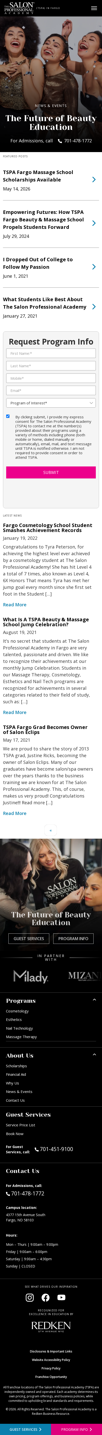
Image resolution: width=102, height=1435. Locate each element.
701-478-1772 (27, 1193)
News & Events (19, 1091)
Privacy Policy (51, 1368)
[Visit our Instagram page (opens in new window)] (30, 1298)
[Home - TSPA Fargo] (19, 8)
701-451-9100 (67, 1149)
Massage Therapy (21, 1036)
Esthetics (14, 1019)
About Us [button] (19, 1055)
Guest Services (29, 938)
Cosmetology (17, 1010)
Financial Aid (16, 1074)
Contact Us (15, 1100)
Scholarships (16, 1065)
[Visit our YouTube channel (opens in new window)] (61, 1298)
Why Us (12, 1082)
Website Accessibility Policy (51, 1360)
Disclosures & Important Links (51, 1351)
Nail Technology (19, 1028)
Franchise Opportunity (51, 1377)
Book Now (15, 1133)
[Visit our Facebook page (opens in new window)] (46, 1298)
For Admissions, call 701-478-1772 (51, 141)
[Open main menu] (94, 8)
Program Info (73, 938)
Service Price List (20, 1124)
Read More (14, 605)
